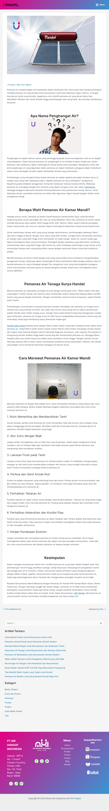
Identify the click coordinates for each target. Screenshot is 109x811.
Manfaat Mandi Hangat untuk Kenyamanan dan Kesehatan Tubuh (34, 646)
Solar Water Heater (13, 711)
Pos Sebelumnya (12, 609)
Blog (67, 761)
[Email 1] (21, 783)
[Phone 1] (16, 783)
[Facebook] (36, 761)
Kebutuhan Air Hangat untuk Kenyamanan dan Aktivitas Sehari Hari (35, 650)
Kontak (67, 764)
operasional (89, 187)
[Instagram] (42, 761)
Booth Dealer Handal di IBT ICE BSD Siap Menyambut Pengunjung (35, 668)
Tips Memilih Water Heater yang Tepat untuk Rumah (29, 672)
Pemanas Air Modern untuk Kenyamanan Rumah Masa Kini (31, 676)
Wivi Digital (76, 798)
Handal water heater (16, 326)
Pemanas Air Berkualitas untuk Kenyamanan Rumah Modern (32, 655)
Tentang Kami (67, 748)
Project (8, 707)
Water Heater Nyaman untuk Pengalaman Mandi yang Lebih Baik (34, 659)
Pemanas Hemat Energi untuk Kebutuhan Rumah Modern (31, 642)
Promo (67, 755)
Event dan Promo (13, 694)
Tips (7, 716)
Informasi (9, 698)
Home (67, 745)
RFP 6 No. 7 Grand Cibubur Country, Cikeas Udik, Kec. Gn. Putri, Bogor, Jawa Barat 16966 (16, 765)
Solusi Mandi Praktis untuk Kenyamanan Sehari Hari (28, 637)
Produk (11, 85)
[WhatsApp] (11, 783)
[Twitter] (47, 761)
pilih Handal (79, 593)
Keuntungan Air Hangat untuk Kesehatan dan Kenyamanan (31, 663)
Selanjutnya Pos (97, 609)
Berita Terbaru (11, 689)
